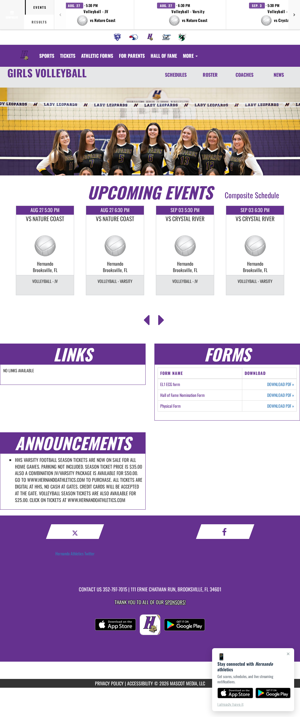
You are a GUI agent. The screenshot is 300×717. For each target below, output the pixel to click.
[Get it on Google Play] (273, 693)
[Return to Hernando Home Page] (24, 52)
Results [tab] (39, 22)
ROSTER (210, 75)
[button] (96, 14)
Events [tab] (40, 7)
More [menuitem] (189, 55)
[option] (45, 250)
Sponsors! (175, 602)
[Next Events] (161, 318)
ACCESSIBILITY (140, 683)
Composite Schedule (252, 195)
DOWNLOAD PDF (280, 384)
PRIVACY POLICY (109, 683)
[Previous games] (60, 14)
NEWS (279, 75)
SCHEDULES (176, 75)
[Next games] (294, 14)
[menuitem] (117, 37)
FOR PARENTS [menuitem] (132, 55)
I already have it (230, 704)
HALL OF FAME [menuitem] (164, 55)
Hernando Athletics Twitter (75, 553)
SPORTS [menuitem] (46, 55)
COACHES (244, 75)
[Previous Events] (146, 318)
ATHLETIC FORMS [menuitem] (97, 55)
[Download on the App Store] (235, 693)
